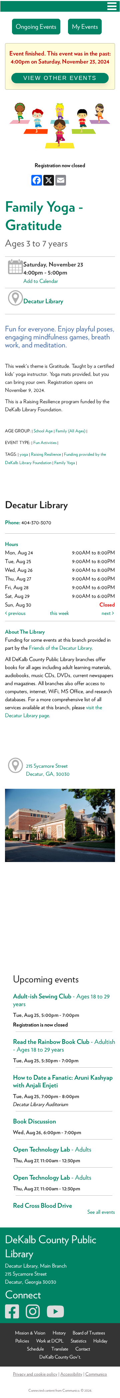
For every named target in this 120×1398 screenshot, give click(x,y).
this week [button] (59, 613)
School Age (43, 430)
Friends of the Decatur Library (60, 648)
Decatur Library (43, 301)
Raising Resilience (46, 454)
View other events (60, 78)
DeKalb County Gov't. (60, 1357)
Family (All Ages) (70, 430)
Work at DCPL (50, 1340)
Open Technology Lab (52, 1149)
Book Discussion (34, 1121)
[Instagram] (33, 1315)
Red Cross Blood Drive (42, 1205)
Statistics (78, 1340)
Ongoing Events (36, 26)
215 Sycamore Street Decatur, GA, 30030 (48, 770)
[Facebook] (12, 1315)
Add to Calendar (40, 281)
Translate (59, 1349)
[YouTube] (55, 1315)
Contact (82, 1349)
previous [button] (16, 613)
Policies (22, 1340)
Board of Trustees (89, 1332)
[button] (111, 6)
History (59, 1332)
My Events (85, 26)
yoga (24, 454)
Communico (96, 1374)
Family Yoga (64, 462)
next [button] (107, 613)
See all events (101, 1212)
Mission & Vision (30, 1332)
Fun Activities (44, 442)
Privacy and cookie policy (35, 1374)
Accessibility (71, 1374)
